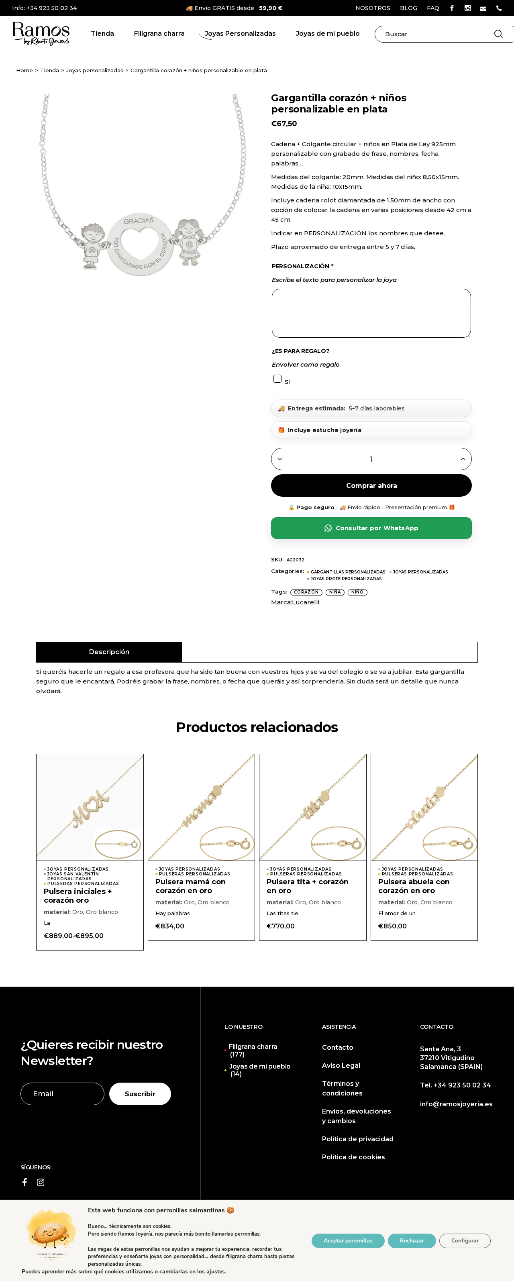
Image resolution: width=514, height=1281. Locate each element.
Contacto (337, 1047)
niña (335, 592)
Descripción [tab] (109, 652)
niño (357, 592)
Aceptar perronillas (348, 1240)
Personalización (302, 266)
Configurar (465, 1240)
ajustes (215, 1271)
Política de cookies (353, 1157)
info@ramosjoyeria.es (456, 1104)
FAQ (433, 8)
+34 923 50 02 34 (52, 8)
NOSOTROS (372, 8)
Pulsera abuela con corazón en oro (414, 886)
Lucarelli (305, 602)
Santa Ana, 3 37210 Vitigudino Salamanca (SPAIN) (451, 1058)
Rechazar (412, 1240)
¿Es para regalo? (301, 351)
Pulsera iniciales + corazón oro (78, 896)
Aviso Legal (341, 1065)
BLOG (408, 8)
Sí (287, 382)
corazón (306, 592)
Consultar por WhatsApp (377, 528)
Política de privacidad (358, 1139)
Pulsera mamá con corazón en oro (190, 886)
